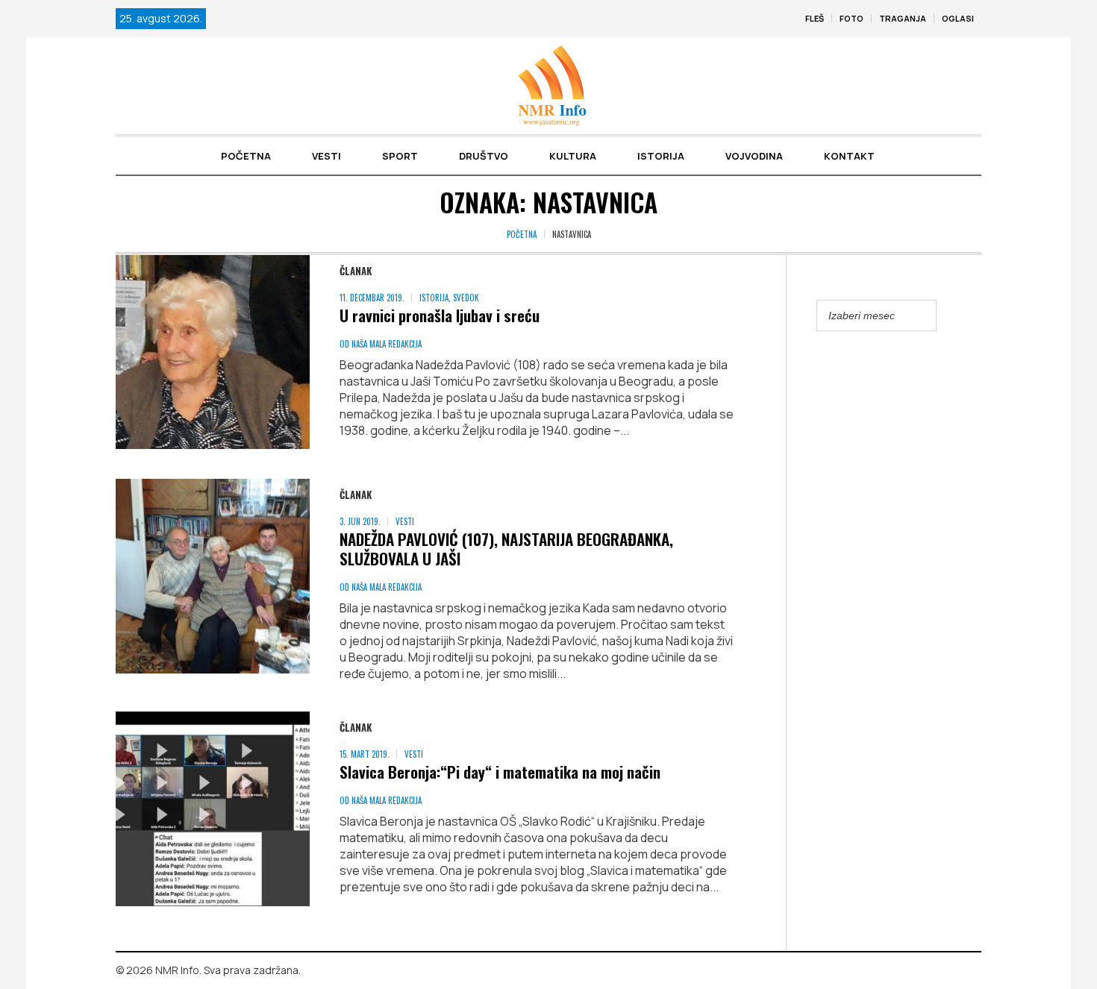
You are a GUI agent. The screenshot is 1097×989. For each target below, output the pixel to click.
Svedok (466, 298)
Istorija (434, 298)
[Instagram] (970, 971)
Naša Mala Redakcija (386, 344)
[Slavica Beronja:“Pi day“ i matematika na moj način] (213, 808)
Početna (522, 234)
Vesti (405, 521)
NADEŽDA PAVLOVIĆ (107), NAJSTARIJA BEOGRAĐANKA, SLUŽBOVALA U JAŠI (506, 548)
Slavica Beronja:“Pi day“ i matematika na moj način (500, 771)
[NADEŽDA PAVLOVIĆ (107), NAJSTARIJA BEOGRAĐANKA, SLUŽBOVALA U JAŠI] (213, 576)
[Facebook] (948, 971)
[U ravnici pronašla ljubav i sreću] (213, 352)
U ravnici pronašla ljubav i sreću (440, 315)
